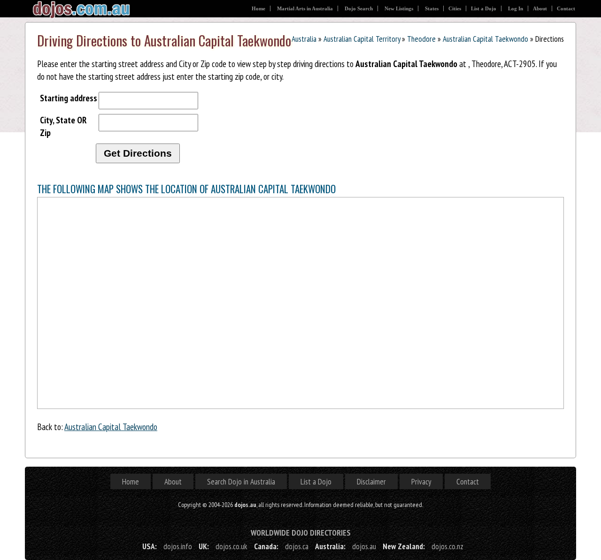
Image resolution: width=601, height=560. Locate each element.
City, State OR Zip (63, 126)
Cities (454, 8)
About (540, 8)
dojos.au (364, 546)
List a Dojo (483, 8)
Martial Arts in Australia (305, 8)
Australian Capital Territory (362, 38)
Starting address (68, 98)
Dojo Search (359, 8)
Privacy (421, 481)
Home (258, 8)
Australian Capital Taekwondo (485, 38)
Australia (304, 38)
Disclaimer (371, 481)
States (432, 8)
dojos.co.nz (447, 546)
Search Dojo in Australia (241, 481)
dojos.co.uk (231, 546)
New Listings (399, 8)
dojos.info (177, 546)
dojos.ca (296, 546)
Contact (566, 8)
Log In (515, 8)
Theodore (421, 38)
